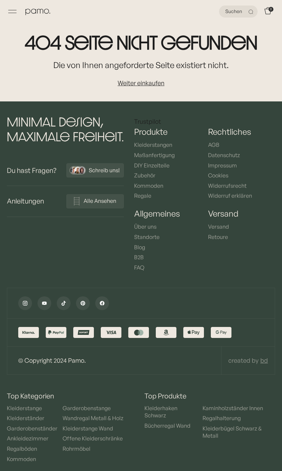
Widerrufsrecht (227, 185)
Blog (139, 247)
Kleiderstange (24, 408)
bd (264, 360)
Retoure (218, 236)
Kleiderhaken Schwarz (160, 412)
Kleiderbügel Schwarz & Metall (232, 432)
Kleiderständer (25, 418)
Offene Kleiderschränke (93, 438)
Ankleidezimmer (27, 438)
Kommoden (148, 185)
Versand (218, 226)
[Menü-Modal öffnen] (12, 12)
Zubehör (144, 175)
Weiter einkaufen (141, 83)
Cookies (218, 175)
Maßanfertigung (154, 155)
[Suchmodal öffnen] (252, 12)
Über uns (145, 226)
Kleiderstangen (153, 144)
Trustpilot (147, 121)
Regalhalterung (222, 418)
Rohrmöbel (76, 448)
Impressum (222, 165)
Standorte (147, 236)
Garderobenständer (32, 428)
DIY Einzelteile (152, 165)
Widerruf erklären (230, 195)
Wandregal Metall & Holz (93, 418)
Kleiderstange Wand (88, 428)
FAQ (139, 267)
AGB (213, 144)
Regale (142, 195)
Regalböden (22, 448)
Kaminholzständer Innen (233, 408)
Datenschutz (224, 155)
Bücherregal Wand (167, 425)
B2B (139, 257)
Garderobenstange (87, 408)
